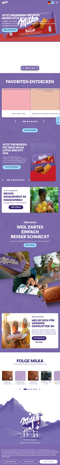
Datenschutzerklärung (26, 434)
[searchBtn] (52, 2)
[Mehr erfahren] (44, 200)
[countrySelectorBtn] (49, 2)
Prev (2, 180)
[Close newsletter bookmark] (58, 118)
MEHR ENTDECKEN (10, 30)
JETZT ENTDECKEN (11, 167)
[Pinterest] (33, 428)
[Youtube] (30, 428)
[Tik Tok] (36, 428)
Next (28, 180)
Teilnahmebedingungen (30, 439)
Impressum (37, 434)
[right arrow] (37, 68)
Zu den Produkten (30, 130)
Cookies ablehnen (29, 461)
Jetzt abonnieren (39, 338)
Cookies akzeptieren (48, 461)
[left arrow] (23, 68)
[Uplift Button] (30, 414)
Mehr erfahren (16, 207)
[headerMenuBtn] (56, 2)
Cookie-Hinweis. (6, 456)
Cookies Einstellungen (10, 461)
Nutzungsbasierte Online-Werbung (30, 437)
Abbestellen (39, 342)
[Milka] (5, 2)
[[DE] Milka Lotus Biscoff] (44, 162)
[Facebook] (27, 428)
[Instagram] (24, 428)
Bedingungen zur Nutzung (30, 431)
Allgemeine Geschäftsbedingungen (30, 442)
